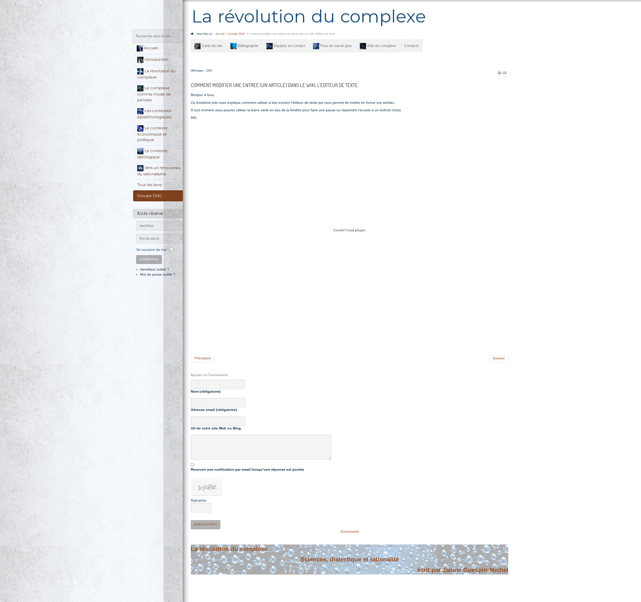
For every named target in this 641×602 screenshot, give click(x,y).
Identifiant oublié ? (154, 269)
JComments (349, 531)
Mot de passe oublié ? (157, 274)
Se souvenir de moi (151, 250)
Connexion (149, 259)
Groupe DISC (149, 196)
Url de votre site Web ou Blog (216, 428)
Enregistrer (205, 524)
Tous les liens (149, 185)
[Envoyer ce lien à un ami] (504, 73)
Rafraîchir (198, 500)
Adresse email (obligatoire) (214, 410)
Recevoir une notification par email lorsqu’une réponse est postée (247, 469)
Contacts (411, 46)
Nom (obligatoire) (206, 391)
